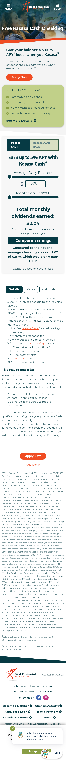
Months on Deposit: (33, 193)
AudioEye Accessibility (37, 723)
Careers (46, 717)
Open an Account (47, 705)
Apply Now (19, 77)
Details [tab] (14, 289)
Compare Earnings (33, 240)
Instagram (46, 697)
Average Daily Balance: (33, 172)
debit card (19, 358)
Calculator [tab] (49, 289)
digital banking (35, 343)
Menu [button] (8, 9)
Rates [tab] (31, 289)
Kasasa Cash (15, 145)
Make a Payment (46, 711)
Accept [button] (33, 751)
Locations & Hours (15, 717)
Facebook (38, 697)
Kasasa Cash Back (41, 145)
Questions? (33, 464)
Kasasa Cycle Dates (14, 723)
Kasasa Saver (30, 328)
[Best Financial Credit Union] (33, 7)
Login (57, 9)
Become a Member (16, 705)
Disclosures (56, 723)
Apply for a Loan (16, 711)
